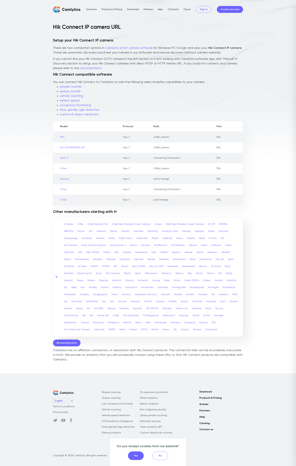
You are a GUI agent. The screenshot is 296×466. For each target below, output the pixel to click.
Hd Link (219, 308)
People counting (111, 392)
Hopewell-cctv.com (146, 294)
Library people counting (153, 415)
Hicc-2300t (138, 266)
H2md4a (167, 308)
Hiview (206, 280)
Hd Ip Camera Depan (93, 245)
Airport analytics (149, 404)
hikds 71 (64, 158)
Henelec (97, 259)
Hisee (80, 280)
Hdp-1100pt (92, 252)
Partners (148, 9)
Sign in (204, 9)
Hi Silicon (69, 266)
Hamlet (125, 231)
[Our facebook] (71, 420)
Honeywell (70, 294)
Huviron (234, 301)
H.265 (116, 315)
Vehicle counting (111, 409)
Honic (115, 294)
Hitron (177, 280)
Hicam (124, 266)
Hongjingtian (100, 294)
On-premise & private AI (154, 392)
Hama (113, 231)
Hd (222, 238)
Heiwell (225, 252)
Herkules (164, 259)
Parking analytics (111, 433)
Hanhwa (196, 308)
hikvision (65, 179)
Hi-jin (99, 273)
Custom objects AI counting (156, 433)
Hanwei (186, 231)
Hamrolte (98, 322)
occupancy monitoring (75, 105)
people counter (71, 86)
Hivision (218, 280)
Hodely (93, 287)
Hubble (173, 301)
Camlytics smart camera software (129, 48)
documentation (91, 68)
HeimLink (99, 329)
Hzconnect (211, 329)
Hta (214, 322)
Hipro (138, 322)
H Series (68, 224)
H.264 (80, 224)
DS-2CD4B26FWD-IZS (72, 147)
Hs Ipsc (185, 329)
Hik (83, 315)
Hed (153, 252)
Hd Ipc (133, 245)
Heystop (184, 315)
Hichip (196, 315)
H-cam (213, 238)
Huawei (160, 301)
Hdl (80, 252)
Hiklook (127, 322)
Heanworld (141, 252)
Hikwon (179, 273)
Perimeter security (150, 421)
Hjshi (148, 322)
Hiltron (210, 273)
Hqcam (203, 322)
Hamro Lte (182, 308)
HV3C (144, 329)
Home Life (103, 315)
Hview (79, 308)
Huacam (135, 301)
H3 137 (211, 224)
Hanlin (155, 329)
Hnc (83, 287)
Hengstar (125, 259)
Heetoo (176, 252)
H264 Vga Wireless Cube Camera (185, 224)
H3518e (223, 224)
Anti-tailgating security (153, 409)
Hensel (151, 259)
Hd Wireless (178, 245)
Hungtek (211, 301)
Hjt (65, 287)
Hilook (199, 273)
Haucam (223, 231)
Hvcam (68, 308)
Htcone (122, 301)
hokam (133, 329)
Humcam (197, 301)
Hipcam (68, 280)
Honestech (229, 287)
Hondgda (213, 287)
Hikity (122, 329)
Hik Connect (113, 273)
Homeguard (179, 287)
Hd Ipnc (145, 245)
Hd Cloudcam (131, 315)
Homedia (162, 287)
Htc (112, 301)
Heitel (200, 252)
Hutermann (70, 322)
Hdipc (228, 245)
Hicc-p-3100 (156, 266)
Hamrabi (138, 231)
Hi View (82, 266)
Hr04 (235, 294)
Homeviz (175, 322)
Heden (164, 252)
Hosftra (190, 294)
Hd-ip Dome (71, 315)
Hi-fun (207, 315)
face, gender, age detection (80, 109)
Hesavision (206, 259)
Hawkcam (142, 238)
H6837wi (68, 231)
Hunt (223, 301)
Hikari (138, 273)
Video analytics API (151, 427)
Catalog (204, 423)
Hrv (65, 301)
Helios (67, 259)
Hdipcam (69, 252)
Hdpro (106, 252)
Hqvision (223, 294)
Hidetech (173, 266)
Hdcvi (204, 245)
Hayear (191, 238)
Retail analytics (149, 398)
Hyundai (137, 308)
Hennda (138, 259)
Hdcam (193, 245)
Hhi (175, 329)
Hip (220, 273)
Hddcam (216, 245)
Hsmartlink (92, 301)
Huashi (148, 301)
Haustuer (87, 238)
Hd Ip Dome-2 (118, 245)
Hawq (179, 238)
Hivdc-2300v (192, 280)
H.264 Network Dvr (98, 224)
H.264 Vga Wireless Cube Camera (131, 224)
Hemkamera (82, 259)
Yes (136, 456)
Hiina (227, 266)
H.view (158, 224)
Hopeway (189, 322)
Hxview (197, 329)
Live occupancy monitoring (117, 404)
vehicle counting (71, 96)
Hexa (231, 259)
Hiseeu (91, 280)
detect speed (69, 100)
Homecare (147, 287)
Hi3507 (94, 266)
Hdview (127, 252)
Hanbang (152, 231)
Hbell (202, 238)
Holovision (131, 287)
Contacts (173, 9)
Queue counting (111, 398)
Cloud (186, 9)
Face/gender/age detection (118, 427)
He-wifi (220, 259)
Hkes (74, 287)
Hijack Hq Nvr (84, 273)
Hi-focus (216, 266)
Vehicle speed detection (116, 415)
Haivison (101, 231)
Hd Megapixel (151, 315)
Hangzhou (113, 322)
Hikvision (166, 273)
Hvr (88, 308)
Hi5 (115, 266)
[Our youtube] (63, 420)
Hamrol (85, 322)
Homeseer (160, 322)
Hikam (127, 273)
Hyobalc (124, 308)
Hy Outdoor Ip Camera (77, 329)
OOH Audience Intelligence (117, 421)
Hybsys (111, 308)
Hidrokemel (188, 266)
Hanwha (199, 231)
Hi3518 (105, 266)
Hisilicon (116, 280)
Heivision (212, 252)
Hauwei (100, 238)
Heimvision (169, 315)
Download (133, 9)
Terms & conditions (64, 406)
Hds (116, 252)
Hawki (155, 238)
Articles (203, 404)
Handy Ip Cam (170, 231)
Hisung (156, 280)
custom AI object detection (79, 114)
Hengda (111, 259)
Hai (90, 231)
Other (63, 168)
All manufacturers (67, 343)
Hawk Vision (125, 238)
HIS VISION (152, 308)
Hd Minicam (160, 245)
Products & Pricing (112, 9)
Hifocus (203, 266)
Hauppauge (71, 238)
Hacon (81, 231)
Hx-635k (98, 308)
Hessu (166, 329)
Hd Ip (208, 308)
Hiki (91, 315)
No (160, 456)
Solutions (91, 9)
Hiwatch (231, 280)
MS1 (62, 137)
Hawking (167, 238)
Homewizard (197, 287)
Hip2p (229, 273)
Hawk (112, 238)
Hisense (103, 280)
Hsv (104, 301)
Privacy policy (60, 412)
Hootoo (126, 294)
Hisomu (129, 280)
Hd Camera (70, 245)
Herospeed (179, 259)
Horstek (165, 294)
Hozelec (203, 294)
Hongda (84, 294)
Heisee (189, 252)
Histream (143, 280)
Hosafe (178, 294)
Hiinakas (68, 273)
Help (160, 9)
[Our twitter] (55, 420)
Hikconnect (151, 273)
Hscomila (77, 301)
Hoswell (218, 315)
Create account (229, 9)
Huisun (184, 301)
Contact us (206, 429)
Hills (190, 273)
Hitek (167, 280)
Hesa (192, 259)
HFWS (111, 329)
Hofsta (105, 287)
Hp (213, 294)
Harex (211, 231)
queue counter (70, 91)
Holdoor (117, 287)
